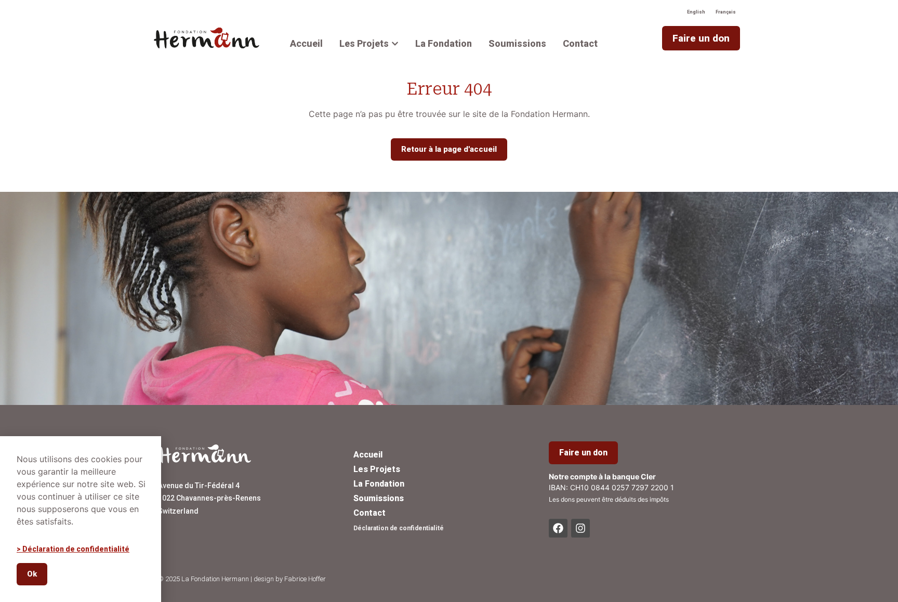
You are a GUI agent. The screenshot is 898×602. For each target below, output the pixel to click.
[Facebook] (558, 528)
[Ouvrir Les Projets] (395, 43)
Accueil (367, 455)
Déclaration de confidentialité (398, 528)
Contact (369, 513)
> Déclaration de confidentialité (73, 549)
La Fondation (378, 484)
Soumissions (378, 498)
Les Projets (376, 469)
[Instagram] (580, 528)
